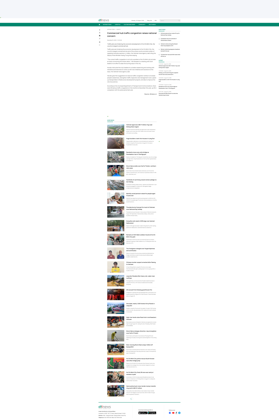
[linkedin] (100, 35)
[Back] (100, 45)
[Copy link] (100, 38)
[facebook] (100, 30)
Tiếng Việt (149, 20)
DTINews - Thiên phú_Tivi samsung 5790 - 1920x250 (140, 1)
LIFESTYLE (117, 24)
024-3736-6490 (118, 417)
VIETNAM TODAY (107, 24)
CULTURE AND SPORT (129, 24)
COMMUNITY (142, 24)
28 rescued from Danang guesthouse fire (139, 290)
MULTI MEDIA (152, 24)
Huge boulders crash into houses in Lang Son (140, 138)
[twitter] (100, 33)
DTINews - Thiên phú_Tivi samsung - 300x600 (169, 100)
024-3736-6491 (108, 417)
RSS (156, 20)
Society (119, 29)
